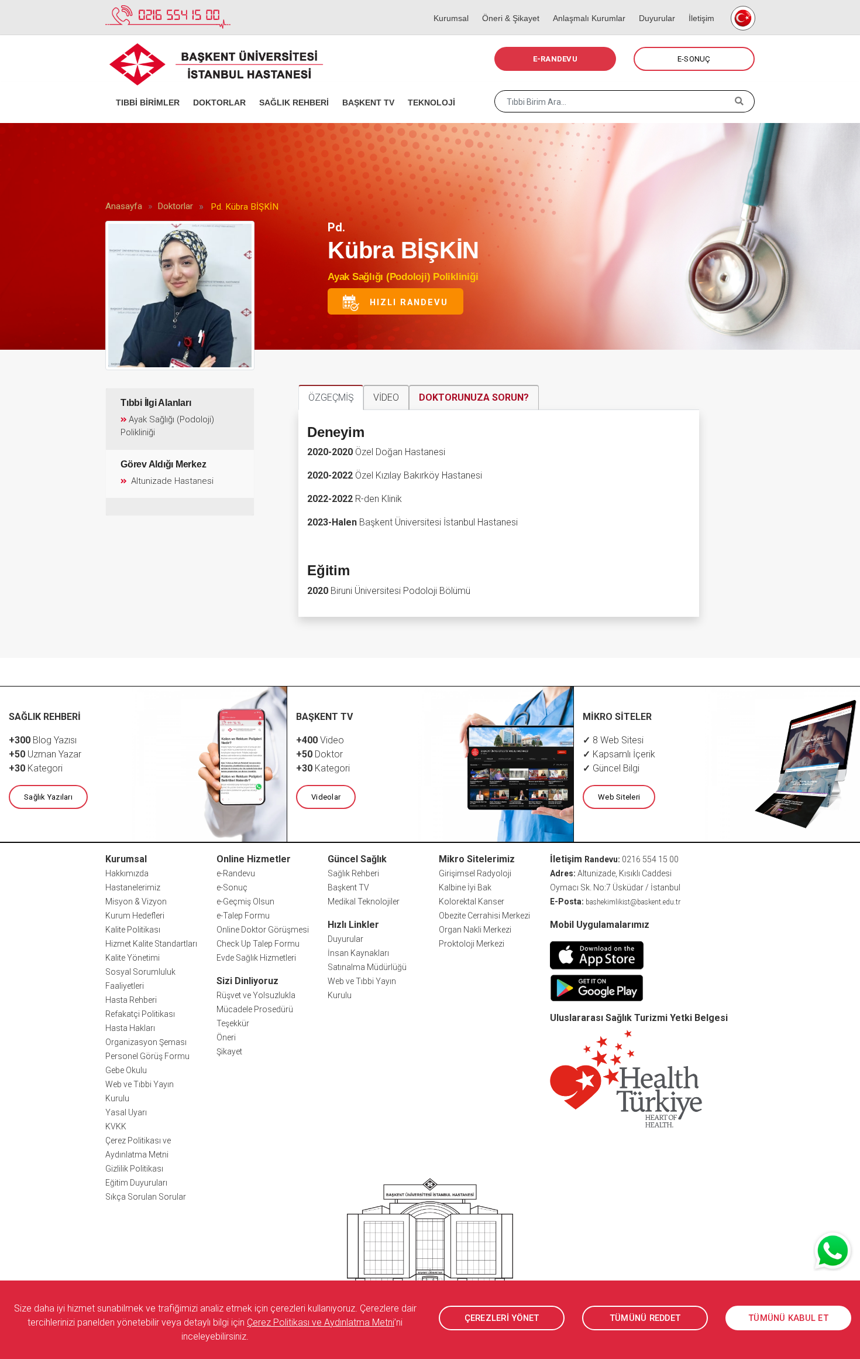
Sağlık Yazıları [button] (48, 797)
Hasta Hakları (130, 1028)
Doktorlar (175, 206)
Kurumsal (447, 6)
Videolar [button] (325, 797)
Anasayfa (123, 206)
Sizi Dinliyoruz (247, 980)
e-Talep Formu (243, 915)
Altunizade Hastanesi (171, 481)
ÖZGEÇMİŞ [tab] (330, 397)
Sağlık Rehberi (353, 873)
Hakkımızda (127, 873)
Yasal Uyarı (126, 1112)
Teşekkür (232, 1023)
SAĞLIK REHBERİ (290, 88)
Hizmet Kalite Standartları (151, 943)
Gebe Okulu (126, 1070)
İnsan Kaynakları (358, 953)
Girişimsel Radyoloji (475, 873)
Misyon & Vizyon (136, 901)
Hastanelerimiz (132, 887)
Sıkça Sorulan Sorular (145, 1196)
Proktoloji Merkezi (471, 943)
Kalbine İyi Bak (465, 887)
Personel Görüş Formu (147, 1056)
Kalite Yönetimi (132, 957)
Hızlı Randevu (403, 301)
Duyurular (653, 6)
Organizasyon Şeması (146, 1042)
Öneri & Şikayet (507, 6)
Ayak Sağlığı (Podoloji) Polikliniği (403, 276)
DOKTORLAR (216, 88)
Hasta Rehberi (131, 1000)
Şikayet (229, 1051)
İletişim (697, 6)
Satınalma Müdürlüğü (367, 967)
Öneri (226, 1037)
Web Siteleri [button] (619, 797)
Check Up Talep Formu (258, 943)
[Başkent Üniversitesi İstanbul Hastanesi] (430, 1249)
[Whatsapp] (833, 1250)
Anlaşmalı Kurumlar (585, 6)
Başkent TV (348, 887)
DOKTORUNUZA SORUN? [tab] (474, 397)
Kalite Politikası (132, 929)
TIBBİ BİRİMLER (144, 88)
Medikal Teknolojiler (364, 901)
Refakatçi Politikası (140, 1014)
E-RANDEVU (555, 58)
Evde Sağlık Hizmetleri (256, 957)
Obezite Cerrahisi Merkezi (484, 915)
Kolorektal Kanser (471, 901)
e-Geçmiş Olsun (245, 901)
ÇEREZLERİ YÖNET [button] (502, 1318)
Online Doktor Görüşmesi (262, 929)
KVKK (115, 1126)
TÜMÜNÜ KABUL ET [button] (788, 1318)
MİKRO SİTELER (617, 716)
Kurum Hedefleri (134, 915)
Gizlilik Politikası (134, 1168)
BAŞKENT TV (364, 88)
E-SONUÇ (694, 58)
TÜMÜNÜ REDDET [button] (645, 1318)
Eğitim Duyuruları (136, 1182)
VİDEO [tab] (386, 397)
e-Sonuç (231, 887)
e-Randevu (235, 873)
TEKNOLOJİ (427, 88)
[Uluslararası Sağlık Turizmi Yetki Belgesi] (626, 1078)
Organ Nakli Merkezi (475, 929)
